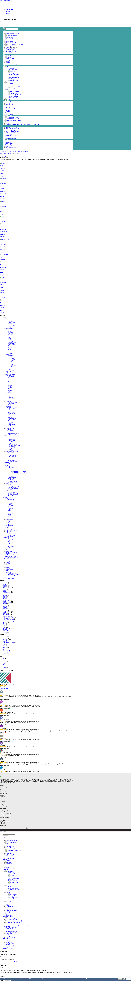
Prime (9, 326)
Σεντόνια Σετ (11, 478)
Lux (9, 380)
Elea (9, 521)
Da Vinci (13, 366)
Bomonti (10, 345)
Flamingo (10, 508)
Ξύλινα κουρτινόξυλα (10, 138)
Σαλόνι (8, 82)
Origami (10, 382)
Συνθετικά (10, 355)
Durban (10, 502)
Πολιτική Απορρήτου (10, 147)
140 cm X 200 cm (7, 591)
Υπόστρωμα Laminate (13, 448)
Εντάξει (120, 978)
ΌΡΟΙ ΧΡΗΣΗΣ (6, 139)
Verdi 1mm (10, 457)
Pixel (9, 425)
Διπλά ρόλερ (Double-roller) (12, 118)
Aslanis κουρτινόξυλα (11, 130)
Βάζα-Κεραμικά (9, 104)
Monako (10, 329)
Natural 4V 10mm (12, 444)
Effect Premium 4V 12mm (14, 445)
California (10, 404)
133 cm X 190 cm (7, 587)
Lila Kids (10, 400)
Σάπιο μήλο (5, 666)
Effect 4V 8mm (11, 441)
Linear (9, 423)
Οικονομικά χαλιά (10, 42)
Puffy (9, 429)
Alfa (9, 526)
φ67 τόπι (5, 629)
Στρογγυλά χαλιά (11, 35)
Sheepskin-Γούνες (10, 52)
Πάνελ (7, 123)
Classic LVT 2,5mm (13, 454)
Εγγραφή (2, 976)
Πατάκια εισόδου (9, 50)
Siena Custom (11, 411)
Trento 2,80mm (11, 460)
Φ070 (4, 626)
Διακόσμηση (6, 100)
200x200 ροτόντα (7, 602)
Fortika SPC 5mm (12, 455)
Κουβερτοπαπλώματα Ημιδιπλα (18, 471)
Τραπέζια (7, 110)
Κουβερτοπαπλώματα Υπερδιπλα (19, 472)
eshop (5, 153)
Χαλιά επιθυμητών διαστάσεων (15, 44)
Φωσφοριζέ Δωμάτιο (13, 77)
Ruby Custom (11, 419)
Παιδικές (7, 62)
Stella (9, 381)
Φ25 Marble (11, 546)
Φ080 (4, 627)
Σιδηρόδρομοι (8, 134)
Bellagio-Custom (12, 418)
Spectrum (10, 321)
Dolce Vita (10, 505)
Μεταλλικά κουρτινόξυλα (11, 127)
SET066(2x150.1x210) (8, 617)
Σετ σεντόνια (11, 68)
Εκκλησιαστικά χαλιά (10, 51)
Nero (9, 511)
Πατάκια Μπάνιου (12, 97)
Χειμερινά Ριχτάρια (15, 486)
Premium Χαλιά (9, 32)
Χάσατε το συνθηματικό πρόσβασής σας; (10, 961)
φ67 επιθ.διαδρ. (6, 628)
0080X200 (5, 647)
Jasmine (10, 417)
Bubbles (10, 396)
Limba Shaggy (11, 322)
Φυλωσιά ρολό (11, 578)
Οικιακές (9, 57)
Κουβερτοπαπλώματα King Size (18, 473)
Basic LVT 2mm (12, 452)
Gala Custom (11, 416)
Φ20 (9, 543)
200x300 (5, 608)
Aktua (9, 520)
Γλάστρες (7, 563)
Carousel (10, 397)
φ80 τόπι (5, 632)
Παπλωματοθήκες (12, 69)
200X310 (5, 610)
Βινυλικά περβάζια (12, 461)
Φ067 (4, 624)
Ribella (10, 389)
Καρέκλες (7, 106)
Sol (9, 391)
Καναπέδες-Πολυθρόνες (11, 108)
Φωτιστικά (8, 102)
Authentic (10, 422)
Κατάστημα (8, 142)
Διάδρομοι (8, 55)
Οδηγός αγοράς (9, 143)
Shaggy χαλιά (8, 47)
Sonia (9, 392)
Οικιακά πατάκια (12, 434)
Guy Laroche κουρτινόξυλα (12, 131)
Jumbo (9, 516)
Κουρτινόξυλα (6, 126)
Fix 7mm (10, 438)
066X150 (5, 583)
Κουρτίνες (12, 88)
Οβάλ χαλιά (10, 46)
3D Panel (7, 570)
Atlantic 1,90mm (12, 459)
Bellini (9, 338)
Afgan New (13, 365)
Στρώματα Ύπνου (14, 80)
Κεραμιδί (5, 661)
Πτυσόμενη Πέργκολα (13, 575)
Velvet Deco (11, 513)
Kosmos (10, 350)
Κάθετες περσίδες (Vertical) (14, 122)
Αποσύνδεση (2, 803)
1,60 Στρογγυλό (6, 650)
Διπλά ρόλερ (8, 531)
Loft (9, 409)
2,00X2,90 (5, 652)
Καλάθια (7, 103)
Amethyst (10, 332)
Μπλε (4, 664)
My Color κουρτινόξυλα (11, 552)
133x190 (5, 589)
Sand (9, 339)
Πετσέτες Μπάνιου (14, 91)
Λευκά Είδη (6, 65)
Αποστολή (8, 146)
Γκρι (4, 658)
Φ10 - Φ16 (10, 542)
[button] (3, 156)
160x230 (5, 595)
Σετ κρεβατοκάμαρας (10, 374)
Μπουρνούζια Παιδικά (15, 95)
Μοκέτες (5, 54)
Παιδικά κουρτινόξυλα (11, 132)
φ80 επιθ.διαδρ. (6, 630)
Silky (9, 327)
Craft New (10, 334)
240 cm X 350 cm (7, 612)
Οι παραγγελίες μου (4, 805)
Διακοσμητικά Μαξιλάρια (14, 86)
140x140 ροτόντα (7, 592)
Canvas (10, 384)
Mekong (10, 510)
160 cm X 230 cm (7, 594)
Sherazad (13, 368)
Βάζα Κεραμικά (9, 561)
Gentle (9, 509)
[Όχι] (10, 980)
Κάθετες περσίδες (9, 536)
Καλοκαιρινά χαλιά (10, 40)
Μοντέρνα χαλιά (11, 33)
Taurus (9, 523)
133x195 (5, 590)
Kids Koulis (11, 398)
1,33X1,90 (5, 649)
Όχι (123, 978)
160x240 (5, 597)
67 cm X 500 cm (7, 614)
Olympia (13, 359)
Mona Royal (11, 343)
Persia (12, 363)
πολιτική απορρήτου (14, 973)
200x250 (5, 603)
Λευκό (4, 663)
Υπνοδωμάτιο (10, 67)
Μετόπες (7, 137)
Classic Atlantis (14, 357)
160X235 (5, 596)
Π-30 (9, 540)
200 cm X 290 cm (7, 601)
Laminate (7, 436)
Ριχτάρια (10, 83)
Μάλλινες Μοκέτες (9, 525)
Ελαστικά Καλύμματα (13, 85)
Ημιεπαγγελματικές (10, 60)
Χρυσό (4, 667)
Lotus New (10, 336)
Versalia (10, 331)
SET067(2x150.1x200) (8, 618)
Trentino (10, 349)
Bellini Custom (11, 413)
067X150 (5, 638)
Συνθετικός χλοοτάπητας (11, 64)
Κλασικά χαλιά (9, 38)
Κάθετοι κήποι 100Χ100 (14, 574)
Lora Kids (10, 395)
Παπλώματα (13, 73)
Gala (9, 337)
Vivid (9, 514)
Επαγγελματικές (9, 58)
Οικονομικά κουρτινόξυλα (12, 128)
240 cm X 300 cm (7, 611)
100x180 (5, 586)
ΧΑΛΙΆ (4, 30)
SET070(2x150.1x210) (8, 621)
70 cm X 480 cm (7, 616)
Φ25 (9, 545)
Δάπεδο (5, 435)
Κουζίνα (9, 99)
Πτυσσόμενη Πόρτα (7, 464)
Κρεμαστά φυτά (12, 573)
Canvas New (11, 376)
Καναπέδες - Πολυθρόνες (11, 566)
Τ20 (9, 541)
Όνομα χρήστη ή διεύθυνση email (8, 954)
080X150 (5, 584)
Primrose (10, 503)
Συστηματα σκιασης (8, 115)
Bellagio (10, 347)
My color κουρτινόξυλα (11, 135)
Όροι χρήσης (2, 801)
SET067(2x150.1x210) (8, 619)
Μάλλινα (10, 369)
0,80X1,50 (5, 646)
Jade (9, 414)
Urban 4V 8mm (11, 440)
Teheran (13, 361)
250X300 (5, 613)
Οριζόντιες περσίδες (10, 532)
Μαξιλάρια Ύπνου (14, 79)
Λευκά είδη (5, 465)
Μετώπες (7, 553)
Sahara (10, 385)
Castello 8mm (11, 439)
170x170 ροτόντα (7, 598)
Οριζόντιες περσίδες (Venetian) (15, 120)
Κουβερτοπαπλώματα (14, 74)
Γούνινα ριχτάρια (12, 487)
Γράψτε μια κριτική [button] (4, 688)
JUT (9, 377)
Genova (10, 390)
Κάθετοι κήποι (9, 114)
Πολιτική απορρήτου (5, 806)
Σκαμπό (7, 107)
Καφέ (4, 659)
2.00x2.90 (5, 640)
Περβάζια (10, 450)
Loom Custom (11, 424)
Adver (9, 515)
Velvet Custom (11, 500)
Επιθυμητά (2, 804)
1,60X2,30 (5, 651)
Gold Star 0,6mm (12, 456)
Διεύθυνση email (4, 967)
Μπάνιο (9, 89)
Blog (6, 149)
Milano (12, 358)
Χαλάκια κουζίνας (10, 48)
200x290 (5, 607)
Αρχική (1, 153)
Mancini (10, 323)
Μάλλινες (7, 61)
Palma (9, 348)
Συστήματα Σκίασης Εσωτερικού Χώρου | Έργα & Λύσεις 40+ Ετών (22, 124)
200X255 (5, 605)
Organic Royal (11, 344)
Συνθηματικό (3, 956)
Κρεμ (4, 662)
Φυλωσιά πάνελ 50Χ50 (13, 577)
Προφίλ (10, 449)
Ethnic (9, 379)
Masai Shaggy (11, 325)
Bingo (9, 524)
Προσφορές (10, 37)
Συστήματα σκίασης (7, 529)
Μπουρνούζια (13, 93)
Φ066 (4, 623)
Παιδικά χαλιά (9, 41)
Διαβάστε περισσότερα (5, 980)
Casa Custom (11, 408)
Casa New (10, 333)
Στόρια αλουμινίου (12, 534)
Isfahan (12, 364)
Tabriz (12, 360)
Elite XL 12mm (11, 446)
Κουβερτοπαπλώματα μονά (17, 470)
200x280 (5, 606)
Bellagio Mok (11, 499)
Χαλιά (9, 153)
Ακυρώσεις (2, 790)
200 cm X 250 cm (7, 600)
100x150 (5, 585)
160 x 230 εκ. (6, 639)
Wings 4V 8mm (12, 443)
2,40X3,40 (5, 654)
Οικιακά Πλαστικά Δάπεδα (11, 451)
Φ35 (9, 547)
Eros (9, 507)
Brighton (10, 387)
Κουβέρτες (12, 71)
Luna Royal (11, 341)
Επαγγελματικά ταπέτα (13, 433)
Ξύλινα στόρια (11, 535)
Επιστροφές (2, 789)
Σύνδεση (1, 802)
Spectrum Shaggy (12, 402)
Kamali (12, 370)
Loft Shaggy (11, 403)
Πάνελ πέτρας (6, 462)
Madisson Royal (12, 342)
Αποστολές (2, 788)
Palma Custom (11, 420)
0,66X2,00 (5, 636)
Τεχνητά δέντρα (9, 113)
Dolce (9, 504)
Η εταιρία (2, 795)
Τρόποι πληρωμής (10, 145)
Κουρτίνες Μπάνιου (13, 96)
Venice (10, 386)
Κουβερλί (10, 75)
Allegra (10, 353)
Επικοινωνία (8, 140)
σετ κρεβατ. (5, 622)
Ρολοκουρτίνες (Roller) (13, 117)
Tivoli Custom (11, 412)
